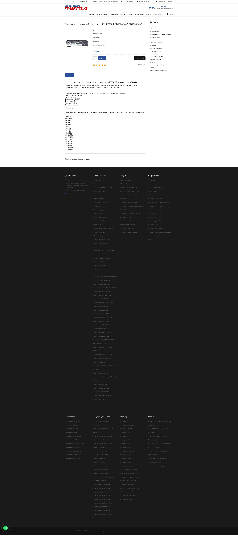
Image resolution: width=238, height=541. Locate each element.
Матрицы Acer (126, 436)
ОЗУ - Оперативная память (159, 68)
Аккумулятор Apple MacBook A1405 (104, 288)
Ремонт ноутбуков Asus (101, 195)
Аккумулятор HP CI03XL (100, 373)
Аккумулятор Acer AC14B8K (102, 314)
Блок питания (155, 31)
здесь (107, 531)
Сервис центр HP (155, 210)
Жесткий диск (155, 54)
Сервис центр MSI (155, 225)
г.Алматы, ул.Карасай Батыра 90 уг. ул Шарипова (105, 1)
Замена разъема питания (101, 258)
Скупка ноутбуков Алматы (157, 458)
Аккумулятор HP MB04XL (101, 392)
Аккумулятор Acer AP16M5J (102, 291)
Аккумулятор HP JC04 (100, 362)
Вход (170, 1)
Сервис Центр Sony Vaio (157, 221)
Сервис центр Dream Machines (159, 202)
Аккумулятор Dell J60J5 (100, 310)
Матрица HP (125, 440)
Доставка (152, 180)
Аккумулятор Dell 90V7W (101, 299)
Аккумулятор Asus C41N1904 (102, 354)
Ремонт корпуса (98, 269)
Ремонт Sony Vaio (98, 221)
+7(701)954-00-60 (82, 1)
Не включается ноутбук (157, 466)
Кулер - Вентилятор (156, 48)
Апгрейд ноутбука (155, 462)
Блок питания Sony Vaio (101, 469)
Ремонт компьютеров (128, 225)
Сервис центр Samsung (157, 228)
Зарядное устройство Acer (102, 484)
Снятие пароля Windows (129, 232)
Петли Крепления (156, 51)
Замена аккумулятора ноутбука (103, 184)
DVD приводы (155, 45)
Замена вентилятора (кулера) (103, 228)
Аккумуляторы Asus (72, 429)
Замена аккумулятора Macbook (131, 187)
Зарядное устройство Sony (102, 499)
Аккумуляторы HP (71, 440)
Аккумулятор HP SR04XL (101, 384)
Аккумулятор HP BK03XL (101, 329)
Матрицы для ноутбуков (129, 484)
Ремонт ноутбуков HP (100, 199)
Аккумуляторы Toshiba (73, 458)
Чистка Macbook (126, 184)
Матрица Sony (126, 455)
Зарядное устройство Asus (102, 488)
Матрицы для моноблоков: (159, 70)
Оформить (164, 8)
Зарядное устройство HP (101, 492)
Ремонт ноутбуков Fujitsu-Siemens (160, 232)
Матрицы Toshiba (127, 458)
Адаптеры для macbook (101, 481)
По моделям (97, 425)
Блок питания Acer (99, 440)
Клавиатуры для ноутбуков (130, 477)
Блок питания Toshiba (100, 455)
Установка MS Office (128, 217)
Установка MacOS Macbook (130, 191)
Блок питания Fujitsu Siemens (103, 477)
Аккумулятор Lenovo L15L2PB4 (103, 303)
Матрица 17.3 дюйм (128, 466)
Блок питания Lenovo (100, 466)
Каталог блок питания (100, 421)
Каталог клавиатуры (128, 495)
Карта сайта (153, 191)
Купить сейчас (140, 58)
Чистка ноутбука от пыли (101, 236)
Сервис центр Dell (155, 213)
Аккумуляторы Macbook (73, 436)
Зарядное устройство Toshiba (103, 503)
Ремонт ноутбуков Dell (100, 202)
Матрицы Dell (126, 443)
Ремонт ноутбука (98, 180)
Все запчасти (153, 195)
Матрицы (154, 26)
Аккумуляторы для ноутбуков (130, 488)
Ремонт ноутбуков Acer (100, 191)
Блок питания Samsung (101, 473)
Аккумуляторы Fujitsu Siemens (75, 443)
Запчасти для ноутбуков (129, 469)
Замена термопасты (100, 243)
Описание (69, 75)
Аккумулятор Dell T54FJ (100, 306)
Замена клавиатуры (100, 247)
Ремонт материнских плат (102, 265)
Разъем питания (156, 59)
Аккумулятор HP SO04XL (101, 321)
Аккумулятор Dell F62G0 (101, 336)
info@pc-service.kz (144, 1)
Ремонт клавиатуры (99, 273)
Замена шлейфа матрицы (101, 239)
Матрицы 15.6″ (126, 462)
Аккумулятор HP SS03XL (101, 284)
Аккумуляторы (155, 37)
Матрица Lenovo (126, 447)
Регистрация (161, 1)
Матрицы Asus (126, 432)
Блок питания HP (99, 458)
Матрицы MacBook (127, 429)
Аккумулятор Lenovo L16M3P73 (103, 358)
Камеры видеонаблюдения (159, 65)
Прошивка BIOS (98, 262)
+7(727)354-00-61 (72, 1)
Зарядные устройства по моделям (161, 34)
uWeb (93, 531)
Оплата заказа (154, 184)
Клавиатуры (154, 40)
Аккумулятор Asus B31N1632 (102, 332)
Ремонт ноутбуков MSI (100, 206)
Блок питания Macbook (101, 447)
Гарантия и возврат (155, 187)
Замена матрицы (99, 232)
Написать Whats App (128, 1)
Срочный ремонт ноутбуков (102, 187)
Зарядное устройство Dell (101, 507)
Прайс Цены (97, 225)
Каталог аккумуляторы (73, 421)
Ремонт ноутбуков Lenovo (101, 210)
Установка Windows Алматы (130, 213)
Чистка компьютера (128, 228)
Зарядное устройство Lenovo (102, 495)
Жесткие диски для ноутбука (130, 473)
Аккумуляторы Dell (72, 432)
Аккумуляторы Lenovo (73, 447)
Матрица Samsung (127, 451)
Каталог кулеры (126, 499)
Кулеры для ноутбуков (128, 481)
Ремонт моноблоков (127, 221)
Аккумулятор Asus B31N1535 (102, 317)
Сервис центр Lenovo (156, 217)
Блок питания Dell (99, 462)
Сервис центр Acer (155, 199)
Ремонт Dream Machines (101, 217)
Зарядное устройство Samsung (103, 510)
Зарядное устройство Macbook (103, 436)
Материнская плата (156, 43)
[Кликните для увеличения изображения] (77, 43)
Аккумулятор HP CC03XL (101, 325)
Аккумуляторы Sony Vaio (73, 455)
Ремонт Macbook (98, 213)
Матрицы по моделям (157, 29)
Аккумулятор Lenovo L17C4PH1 (103, 295)
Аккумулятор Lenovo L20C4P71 (103, 395)
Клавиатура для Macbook (129, 492)
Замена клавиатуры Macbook (130, 202)
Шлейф (153, 62)
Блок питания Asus (99, 451)
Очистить (170, 8)
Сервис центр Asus (155, 206)
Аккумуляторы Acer (72, 425)
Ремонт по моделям (157, 56)
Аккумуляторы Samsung (73, 451)
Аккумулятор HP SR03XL (101, 388)
